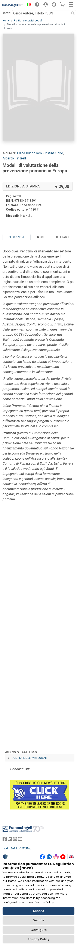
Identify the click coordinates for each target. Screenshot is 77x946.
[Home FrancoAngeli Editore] (12, 5)
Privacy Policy (38, 939)
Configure (39, 930)
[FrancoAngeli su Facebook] (5, 840)
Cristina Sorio (53, 153)
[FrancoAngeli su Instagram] (15, 840)
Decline (38, 920)
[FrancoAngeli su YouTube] (20, 840)
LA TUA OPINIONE (17, 848)
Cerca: (6, 13)
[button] (28, 5)
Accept (38, 911)
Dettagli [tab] (62, 237)
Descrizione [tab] (17, 237)
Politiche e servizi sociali (28, 20)
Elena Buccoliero (29, 153)
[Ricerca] (72, 13)
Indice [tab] (40, 237)
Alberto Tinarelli (15, 158)
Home (6, 20)
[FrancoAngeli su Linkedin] (10, 840)
